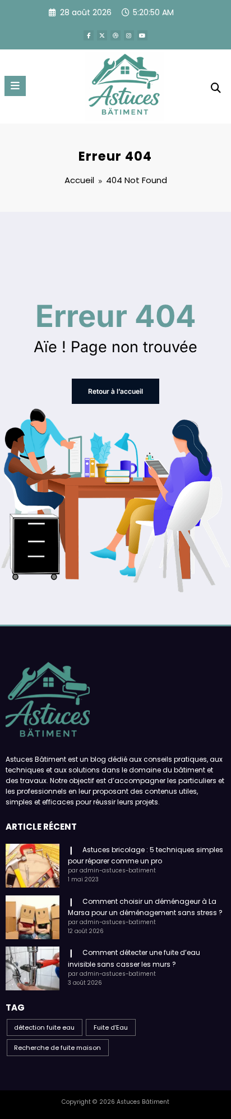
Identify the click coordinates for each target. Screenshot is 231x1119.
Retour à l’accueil (115, 391)
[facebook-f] (89, 35)
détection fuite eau (44, 1027)
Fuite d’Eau (111, 1027)
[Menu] (15, 86)
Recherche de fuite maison (57, 1047)
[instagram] (129, 35)
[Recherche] (216, 87)
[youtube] (142, 35)
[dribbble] (115, 35)
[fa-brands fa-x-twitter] (102, 35)
